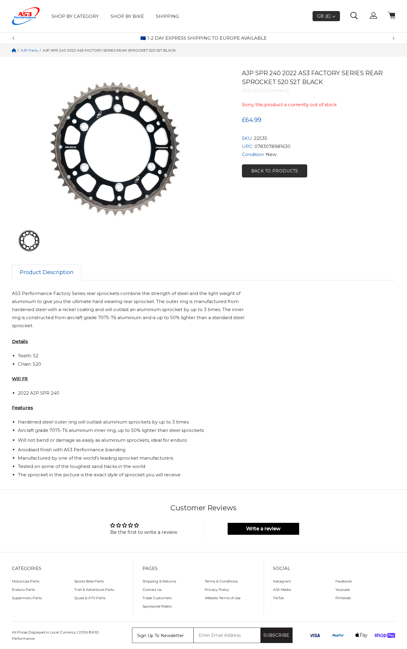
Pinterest (343, 598)
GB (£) (324, 16)
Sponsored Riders (157, 606)
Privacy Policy (217, 589)
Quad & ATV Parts (89, 598)
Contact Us (151, 589)
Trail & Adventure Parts (94, 589)
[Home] (14, 50)
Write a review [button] (263, 528)
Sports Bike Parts (89, 581)
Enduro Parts (23, 589)
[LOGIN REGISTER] (373, 16)
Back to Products (274, 171)
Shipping (167, 16)
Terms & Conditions (221, 581)
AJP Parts (29, 50)
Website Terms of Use (222, 598)
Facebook (343, 581)
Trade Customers (157, 598)
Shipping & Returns (159, 581)
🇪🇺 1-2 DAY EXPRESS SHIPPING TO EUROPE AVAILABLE (203, 38)
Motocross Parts (25, 581)
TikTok (278, 598)
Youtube (342, 589)
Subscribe (276, 635)
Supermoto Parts (27, 598)
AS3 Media (282, 589)
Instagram (282, 581)
